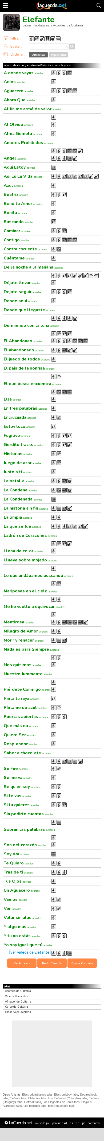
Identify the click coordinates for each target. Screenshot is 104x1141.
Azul (13, 185)
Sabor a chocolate (27, 753)
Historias (18, 454)
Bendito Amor (23, 204)
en (77, 1123)
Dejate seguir (22, 292)
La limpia (18, 517)
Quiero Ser (20, 735)
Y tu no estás (22, 936)
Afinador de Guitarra (18, 1001)
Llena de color (23, 551)
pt (83, 1123)
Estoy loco (19, 426)
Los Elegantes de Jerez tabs (61, 1102)
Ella (13, 399)
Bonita (15, 213)
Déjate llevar (22, 283)
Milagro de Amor (26, 631)
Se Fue (16, 768)
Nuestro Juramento (28, 674)
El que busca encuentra (32, 384)
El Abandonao (23, 341)
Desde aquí (20, 301)
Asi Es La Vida (23, 176)
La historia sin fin (26, 508)
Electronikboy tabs (66, 1094)
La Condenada (23, 499)
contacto (93, 1123)
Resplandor (21, 744)
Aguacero (18, 91)
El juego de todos (27, 359)
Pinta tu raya (21, 698)
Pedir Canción (52, 963)
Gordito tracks (23, 445)
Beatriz (16, 194)
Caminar (17, 231)
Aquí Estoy (19, 167)
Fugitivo (17, 435)
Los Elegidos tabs (34, 1105)
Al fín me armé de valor (32, 109)
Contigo (17, 240)
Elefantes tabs (37, 1098)
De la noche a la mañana (33, 267)
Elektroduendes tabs (61, 1105)
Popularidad (58, 54)
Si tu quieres (21, 805)
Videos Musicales (16, 996)
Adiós (15, 82)
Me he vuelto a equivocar (34, 607)
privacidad (59, 1123)
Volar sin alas (22, 918)
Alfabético (38, 54)
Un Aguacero (22, 890)
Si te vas (17, 796)
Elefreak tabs (32, 1102)
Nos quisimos (22, 665)
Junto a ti (18, 472)
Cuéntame (19, 258)
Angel (15, 158)
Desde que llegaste (29, 310)
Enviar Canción (82, 963)
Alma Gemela (23, 134)
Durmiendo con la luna (31, 325)
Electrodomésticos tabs (37, 1094)
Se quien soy (22, 787)
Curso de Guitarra (16, 1006)
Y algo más (20, 927)
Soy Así (16, 854)
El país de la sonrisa (29, 368)
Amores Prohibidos (28, 143)
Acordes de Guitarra (18, 991)
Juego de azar (22, 463)
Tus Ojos (17, 881)
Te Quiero (19, 863)
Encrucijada (20, 417)
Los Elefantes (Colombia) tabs (67, 1098)
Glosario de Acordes (18, 1012)
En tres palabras (25, 408)
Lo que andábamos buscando (38, 576)
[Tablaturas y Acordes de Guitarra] (52, 8)
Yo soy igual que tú (28, 945)
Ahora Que (19, 100)
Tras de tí (18, 872)
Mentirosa (19, 622)
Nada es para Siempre (31, 649)
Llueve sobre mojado (30, 560)
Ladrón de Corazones (30, 535)
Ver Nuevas (22, 963)
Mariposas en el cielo (30, 591)
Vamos (15, 899)
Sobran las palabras (29, 829)
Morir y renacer (24, 640)
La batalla (19, 481)
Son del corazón (25, 845)
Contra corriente (25, 249)
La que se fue (22, 526)
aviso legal (42, 1123)
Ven (12, 908)
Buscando (19, 222)
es (71, 1123)
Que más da (21, 726)
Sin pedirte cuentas (29, 814)
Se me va (18, 778)
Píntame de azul (25, 708)
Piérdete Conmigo (27, 689)
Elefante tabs (18, 1098)
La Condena (20, 490)
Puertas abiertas (26, 717)
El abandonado (24, 350)
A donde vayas (23, 73)
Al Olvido (18, 124)
